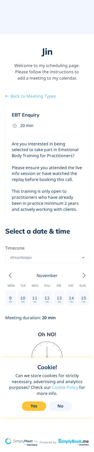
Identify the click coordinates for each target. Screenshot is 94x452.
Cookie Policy (65, 387)
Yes (34, 406)
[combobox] (10, 257)
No (60, 406)
